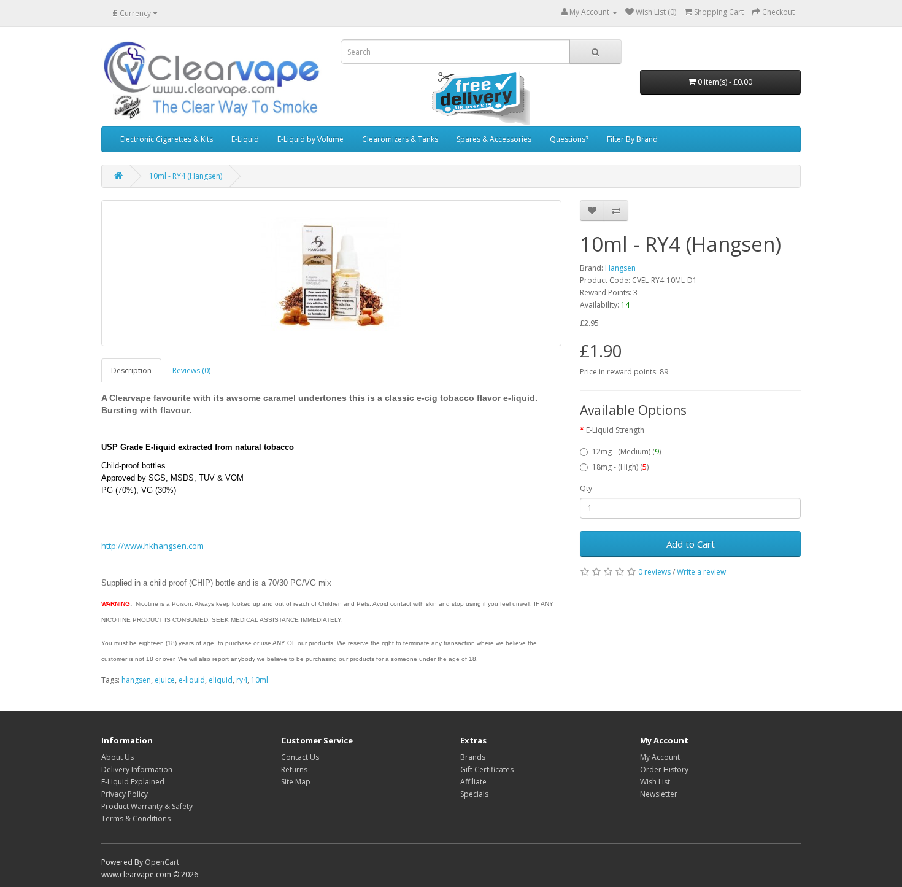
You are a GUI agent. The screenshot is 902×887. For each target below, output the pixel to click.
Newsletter (658, 794)
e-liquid (192, 680)
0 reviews (654, 572)
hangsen (136, 680)
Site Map (295, 782)
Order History (664, 769)
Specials (474, 794)
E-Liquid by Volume (310, 139)
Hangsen (620, 268)
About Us (117, 757)
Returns (294, 769)
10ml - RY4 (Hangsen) (185, 176)
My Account (660, 757)
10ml (259, 680)
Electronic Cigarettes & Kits (166, 139)
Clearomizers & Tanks (400, 139)
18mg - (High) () (620, 467)
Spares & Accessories (494, 139)
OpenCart (162, 862)
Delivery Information (136, 769)
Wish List (655, 782)
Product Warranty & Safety (147, 806)
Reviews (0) (191, 370)
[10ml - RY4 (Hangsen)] (331, 273)
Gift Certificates (487, 769)
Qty (586, 488)
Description (131, 370)
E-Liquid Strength (615, 430)
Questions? (569, 139)
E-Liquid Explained (132, 782)
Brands (472, 757)
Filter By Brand (632, 139)
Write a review (701, 572)
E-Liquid (245, 139)
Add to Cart (690, 544)
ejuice (165, 680)
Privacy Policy (124, 794)
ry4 (241, 680)
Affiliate (473, 782)
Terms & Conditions (136, 818)
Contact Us (300, 757)
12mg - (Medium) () (626, 451)
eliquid (221, 680)
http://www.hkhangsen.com (152, 545)
